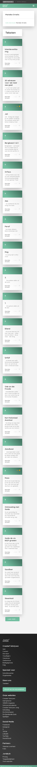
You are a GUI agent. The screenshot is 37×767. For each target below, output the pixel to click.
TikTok (5, 731)
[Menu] (33, 6)
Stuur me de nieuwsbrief (14, 689)
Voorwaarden (7, 761)
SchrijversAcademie (9, 705)
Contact (5, 651)
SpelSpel (6, 717)
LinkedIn (5, 734)
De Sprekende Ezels (9, 714)
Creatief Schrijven (9, 698)
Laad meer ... (12, 619)
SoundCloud (7, 738)
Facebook (6, 725)
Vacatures (6, 658)
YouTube (6, 736)
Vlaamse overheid (9, 746)
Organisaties (7, 675)
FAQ (4, 665)
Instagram (6, 727)
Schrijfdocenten (8, 673)
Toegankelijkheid (8, 759)
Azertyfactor (8, 1)
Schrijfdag (6, 710)
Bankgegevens (8, 663)
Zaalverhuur (7, 660)
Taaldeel (6, 683)
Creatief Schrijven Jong (11, 707)
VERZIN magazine (9, 703)
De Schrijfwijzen (8, 712)
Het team (6, 654)
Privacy (5, 757)
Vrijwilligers (6, 656)
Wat (4, 649)
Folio (4, 749)
